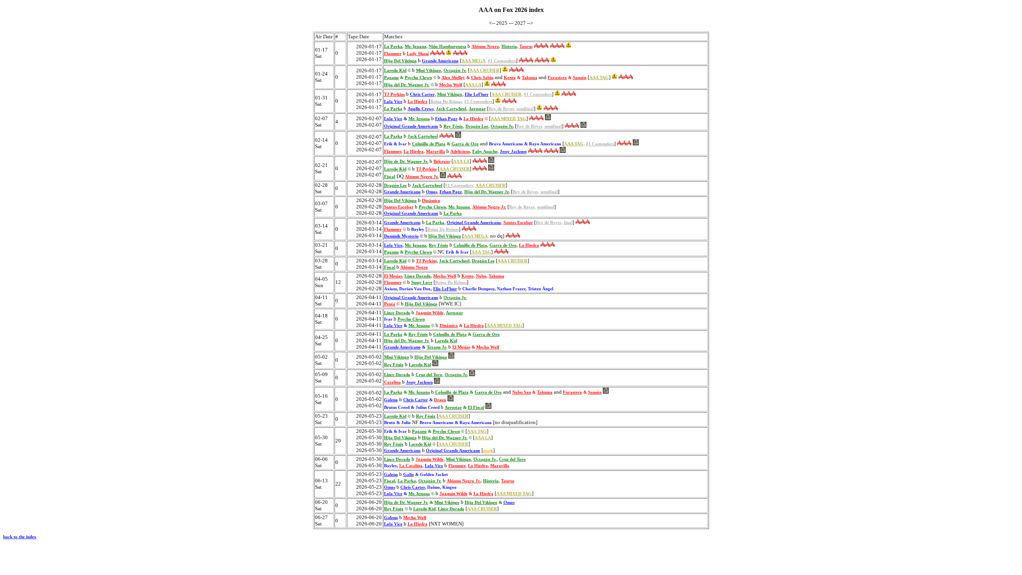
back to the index (19, 537)
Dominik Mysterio (401, 236)
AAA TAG (599, 77)
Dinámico (431, 200)
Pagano (391, 77)
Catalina (392, 382)
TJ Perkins (394, 94)
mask (488, 450)
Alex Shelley (453, 77)
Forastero (557, 77)
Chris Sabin (482, 77)
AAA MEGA (473, 61)
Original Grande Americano (411, 126)
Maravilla (435, 151)
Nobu (481, 276)
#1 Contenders (502, 61)
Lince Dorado (417, 276)
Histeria (509, 46)
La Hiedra (418, 101)
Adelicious (460, 151)
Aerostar (477, 109)
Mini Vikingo (428, 70)
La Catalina (410, 466)
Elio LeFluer (477, 94)
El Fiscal (476, 407)
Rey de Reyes (501, 109)
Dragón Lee (476, 126)
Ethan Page (446, 119)
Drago (440, 400)
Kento (510, 77)
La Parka (393, 46)
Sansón (579, 77)
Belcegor (442, 161)
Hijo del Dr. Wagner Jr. (407, 85)
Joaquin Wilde (430, 313)
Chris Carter (422, 94)
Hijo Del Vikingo (400, 61)
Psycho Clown (418, 77)
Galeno (391, 400)
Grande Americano (440, 61)
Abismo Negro (485, 46)
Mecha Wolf (450, 85)
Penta (389, 304)
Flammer (393, 54)
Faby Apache (484, 151)
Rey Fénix (453, 126)
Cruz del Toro (429, 375)
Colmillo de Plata (429, 144)
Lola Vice (393, 101)
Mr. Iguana (415, 46)
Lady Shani (418, 54)
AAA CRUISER (484, 70)
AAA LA (473, 85)
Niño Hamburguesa (447, 46)
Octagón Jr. (455, 70)
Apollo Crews (421, 109)
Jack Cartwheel (451, 109)
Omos (431, 192)
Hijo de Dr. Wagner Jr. (406, 161)
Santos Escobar (399, 207)
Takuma (529, 77)
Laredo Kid (395, 70)
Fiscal (389, 176)
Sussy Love (421, 282)
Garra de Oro (465, 144)
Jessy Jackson (513, 151)
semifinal (525, 109)
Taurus (526, 46)
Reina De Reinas (446, 101)
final (568, 222)
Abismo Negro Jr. (422, 176)
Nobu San (521, 392)
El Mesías (393, 276)
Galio (408, 474)
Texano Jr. (437, 347)
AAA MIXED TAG (508, 119)
